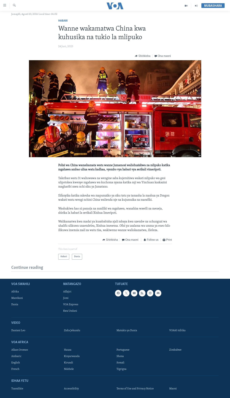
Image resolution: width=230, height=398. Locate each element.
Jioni (66, 298)
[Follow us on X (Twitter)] (126, 293)
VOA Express (70, 304)
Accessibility (71, 388)
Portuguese (123, 350)
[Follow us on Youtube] (134, 293)
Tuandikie (17, 388)
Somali (120, 363)
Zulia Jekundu (72, 330)
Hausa (67, 350)
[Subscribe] (158, 293)
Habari (63, 20)
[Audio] (196, 5)
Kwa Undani (70, 311)
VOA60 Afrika (177, 330)
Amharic (16, 356)
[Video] (186, 5)
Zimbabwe (175, 350)
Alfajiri (67, 292)
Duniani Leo (18, 330)
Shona (120, 356)
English (15, 363)
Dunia (14, 304)
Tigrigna (121, 369)
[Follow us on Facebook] (118, 293)
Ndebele (69, 369)
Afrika (15, 292)
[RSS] (142, 293)
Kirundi (68, 363)
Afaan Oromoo (19, 350)
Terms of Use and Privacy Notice (135, 388)
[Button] (142, 56)
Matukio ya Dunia (127, 330)
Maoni (173, 388)
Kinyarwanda (72, 356)
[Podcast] (150, 293)
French (15, 369)
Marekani (17, 298)
